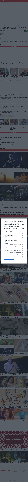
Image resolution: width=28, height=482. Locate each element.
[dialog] (14, 241)
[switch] (22, 233)
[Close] (25, 220)
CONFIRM (9, 259)
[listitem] (14, 231)
